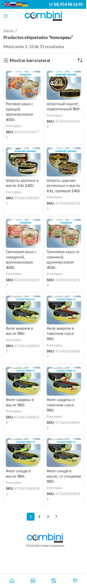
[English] (7, 4)
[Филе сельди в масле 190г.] (23, 452)
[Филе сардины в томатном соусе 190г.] (64, 381)
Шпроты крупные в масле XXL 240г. (22, 183)
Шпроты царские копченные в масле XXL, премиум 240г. (64, 186)
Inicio (8, 30)
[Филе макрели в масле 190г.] (23, 310)
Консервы (14, 126)
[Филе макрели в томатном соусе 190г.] (64, 310)
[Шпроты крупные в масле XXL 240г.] (23, 161)
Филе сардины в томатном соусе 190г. (61, 405)
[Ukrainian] (25, 4)
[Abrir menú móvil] (5, 15)
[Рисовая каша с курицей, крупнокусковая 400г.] (23, 85)
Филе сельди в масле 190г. (18, 473)
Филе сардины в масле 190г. (20, 402)
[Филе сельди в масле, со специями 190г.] (64, 452)
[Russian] (13, 4)
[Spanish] (19, 4)
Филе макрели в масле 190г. (19, 331)
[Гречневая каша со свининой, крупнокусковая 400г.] (64, 233)
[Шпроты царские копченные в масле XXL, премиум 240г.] (64, 161)
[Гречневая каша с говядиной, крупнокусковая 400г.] (23, 233)
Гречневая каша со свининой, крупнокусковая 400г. (63, 259)
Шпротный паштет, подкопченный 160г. (64, 106)
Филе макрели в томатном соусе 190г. (60, 334)
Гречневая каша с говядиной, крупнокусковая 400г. (21, 259)
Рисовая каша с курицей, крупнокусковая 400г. (19, 111)
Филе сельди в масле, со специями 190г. (64, 476)
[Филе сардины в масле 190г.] (23, 381)
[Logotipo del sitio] (43, 15)
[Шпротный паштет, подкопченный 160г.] (64, 85)
